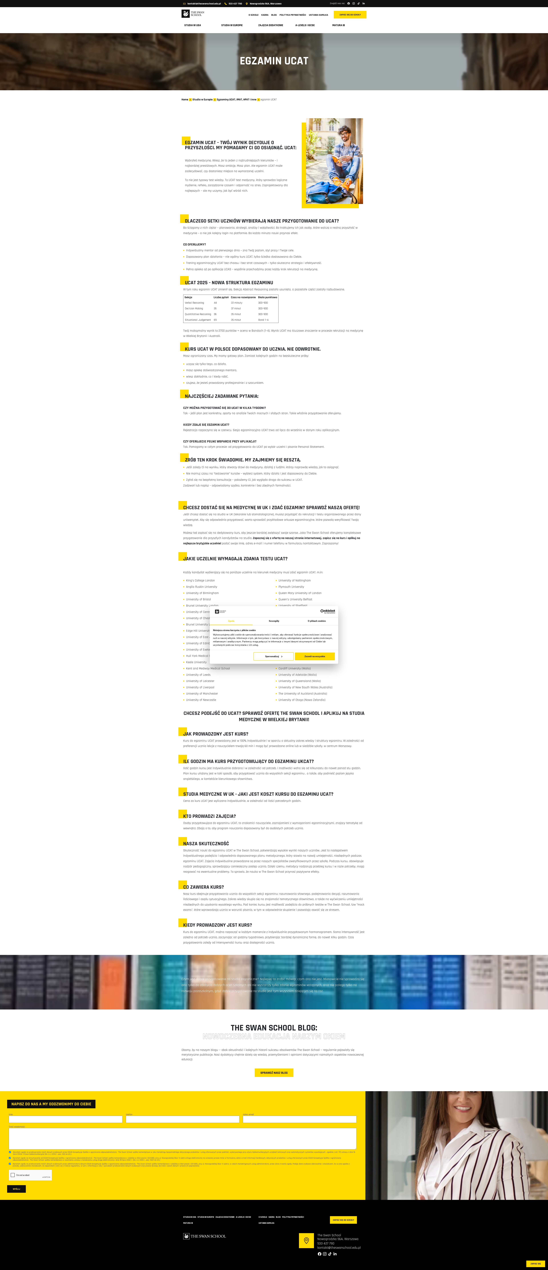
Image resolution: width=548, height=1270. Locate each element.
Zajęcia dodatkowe (270, 25)
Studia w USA (192, 25)
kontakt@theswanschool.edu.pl (204, 3)
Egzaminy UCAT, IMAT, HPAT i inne (236, 99)
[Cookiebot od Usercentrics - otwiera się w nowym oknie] (322, 611)
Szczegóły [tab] (274, 621)
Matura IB (338, 25)
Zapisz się (536, 1263)
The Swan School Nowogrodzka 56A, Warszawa (337, 1237)
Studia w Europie (232, 25)
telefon (129, 1114)
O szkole (253, 15)
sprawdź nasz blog (274, 1073)
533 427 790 (235, 3)
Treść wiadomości (17, 1127)
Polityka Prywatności (293, 15)
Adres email (248, 1114)
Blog (274, 15)
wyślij (16, 1189)
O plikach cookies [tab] (317, 621)
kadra (264, 15)
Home (185, 99)
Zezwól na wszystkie (315, 656)
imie (11, 1114)
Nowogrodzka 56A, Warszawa (265, 3)
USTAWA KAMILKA (318, 15)
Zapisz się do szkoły (350, 14)
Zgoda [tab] (231, 621)
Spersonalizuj (272, 656)
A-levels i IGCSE (305, 25)
